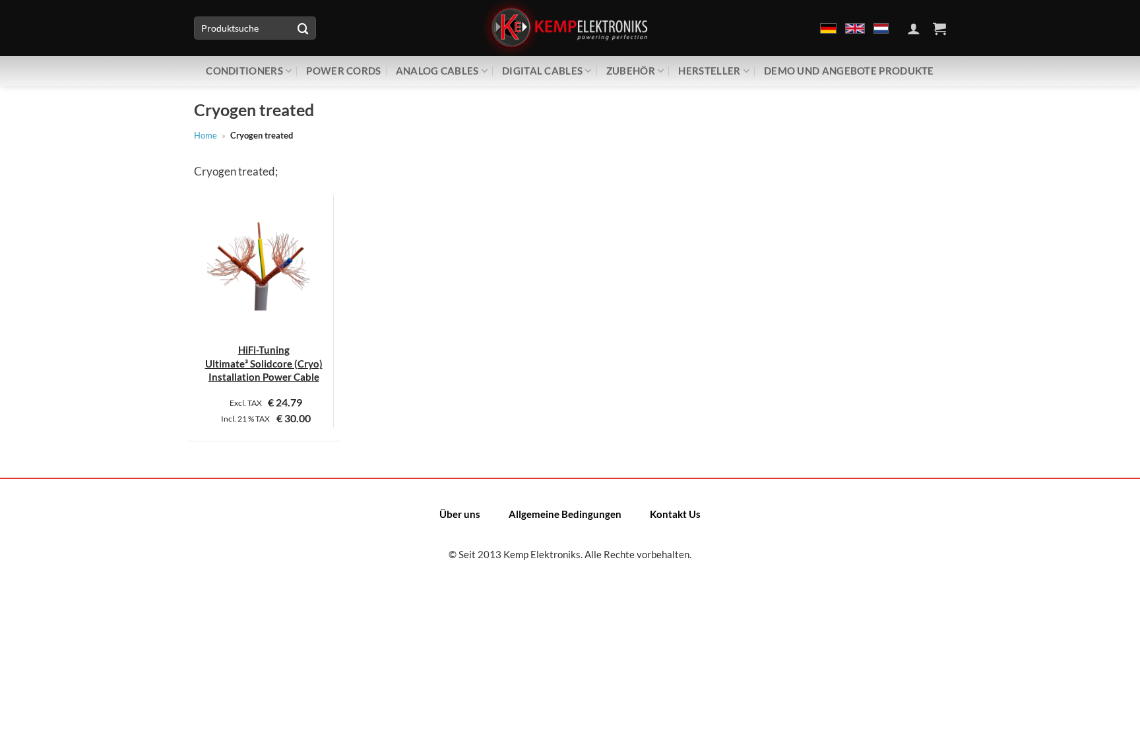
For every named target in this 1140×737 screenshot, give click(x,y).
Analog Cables (437, 71)
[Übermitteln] (303, 28)
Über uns (459, 514)
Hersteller (709, 71)
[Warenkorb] (939, 28)
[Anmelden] (913, 28)
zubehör (630, 71)
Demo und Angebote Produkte (849, 71)
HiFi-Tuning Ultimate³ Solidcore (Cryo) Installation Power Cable (264, 363)
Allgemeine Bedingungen (565, 514)
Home (205, 135)
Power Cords (343, 71)
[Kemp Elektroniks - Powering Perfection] (570, 28)
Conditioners (244, 71)
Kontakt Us (675, 514)
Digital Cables (542, 71)
